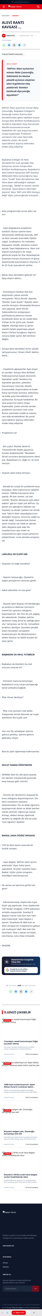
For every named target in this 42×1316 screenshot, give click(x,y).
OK (36, 1289)
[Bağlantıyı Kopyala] (24, 45)
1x (28, 1313)
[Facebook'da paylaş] (9, 45)
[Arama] (38, 7)
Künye (5, 1263)
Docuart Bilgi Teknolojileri (15, 1307)
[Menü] (4, 7)
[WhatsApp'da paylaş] (4, 45)
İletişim (6, 1267)
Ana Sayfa (5, 16)
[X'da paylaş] (14, 45)
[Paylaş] (34, 1313)
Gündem (15, 16)
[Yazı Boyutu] (7, 1313)
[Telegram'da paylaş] (19, 45)
